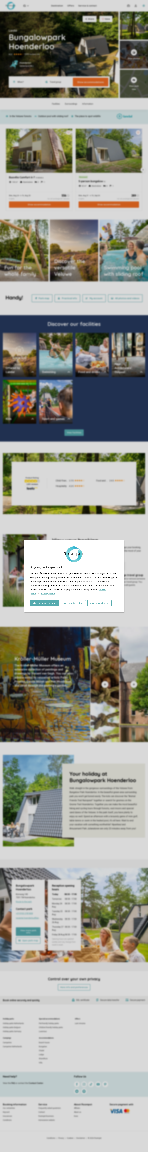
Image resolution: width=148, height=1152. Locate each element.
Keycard (6, 1112)
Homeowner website (46, 1120)
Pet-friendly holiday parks (49, 1023)
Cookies (70, 1138)
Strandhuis (43, 1059)
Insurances (7, 1116)
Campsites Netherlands (12, 1047)
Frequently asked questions (49, 1108)
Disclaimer (80, 1138)
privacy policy (47, 593)
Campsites (7, 1043)
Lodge (41, 1055)
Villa (40, 1063)
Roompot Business (46, 1116)
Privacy (61, 1138)
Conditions (7, 1120)
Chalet (41, 1051)
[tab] (45, 684)
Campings (7, 1038)
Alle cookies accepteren (44, 603)
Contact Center (36, 1083)
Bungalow (43, 1047)
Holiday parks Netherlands (13, 1023)
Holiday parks (8, 1019)
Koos (76, 1116)
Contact (41, 1112)
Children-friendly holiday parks (51, 1027)
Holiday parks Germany (12, 1031)
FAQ (13, 1083)
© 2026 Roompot (94, 1138)
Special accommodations (49, 1019)
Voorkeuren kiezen (99, 603)
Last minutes (80, 1023)
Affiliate (77, 1108)
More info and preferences (74, 987)
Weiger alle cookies (73, 603)
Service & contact (87, 5)
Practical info (69, 298)
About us (77, 1112)
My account (96, 298)
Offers (70, 5)
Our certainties (9, 1108)
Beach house (44, 1043)
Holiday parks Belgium (12, 1027)
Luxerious (43, 1031)
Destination (57, 5)
